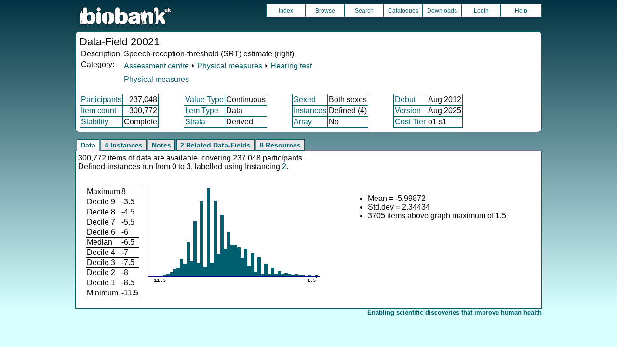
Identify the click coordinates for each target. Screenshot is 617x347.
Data (87, 145)
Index (286, 10)
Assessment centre (156, 66)
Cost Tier (410, 122)
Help (521, 10)
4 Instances (124, 145)
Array (303, 122)
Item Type (201, 111)
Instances (310, 111)
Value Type (204, 99)
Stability (94, 122)
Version (408, 111)
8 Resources (280, 145)
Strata (195, 122)
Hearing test (291, 66)
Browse (325, 10)
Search (364, 10)
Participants (101, 99)
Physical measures (229, 66)
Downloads (442, 10)
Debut (405, 99)
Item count (98, 111)
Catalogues (403, 10)
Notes (161, 145)
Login (481, 10)
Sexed (305, 99)
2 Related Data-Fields (215, 145)
